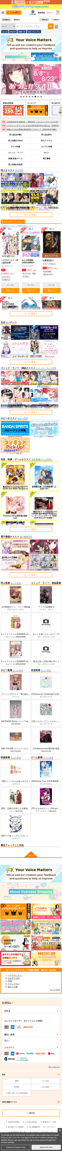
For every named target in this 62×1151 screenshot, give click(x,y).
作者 (33, 273)
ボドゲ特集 (15, 146)
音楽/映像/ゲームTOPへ (42, 459)
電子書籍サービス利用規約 (16, 1127)
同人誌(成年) (46, 134)
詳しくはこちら (54, 1067)
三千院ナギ (6, 280)
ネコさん (26, 276)
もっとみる (55, 989)
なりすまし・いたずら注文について (42, 1132)
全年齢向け (6, 19)
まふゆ (4, 31)
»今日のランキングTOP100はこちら (17, 225)
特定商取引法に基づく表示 (18, 1132)
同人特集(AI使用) (15, 164)
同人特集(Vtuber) (15, 140)
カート (12, 290)
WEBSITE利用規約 (13, 1122)
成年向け (17, 19)
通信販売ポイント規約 (49, 1122)
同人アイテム (46, 140)
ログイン (50, 12)
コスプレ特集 (46, 146)
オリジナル (6, 277)
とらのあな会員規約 (31, 1122)
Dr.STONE (47, 271)
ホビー (46, 152)
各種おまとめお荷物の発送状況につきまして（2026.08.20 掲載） (31, 129)
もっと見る (16, 582)
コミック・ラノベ (15, 152)
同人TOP (19, 170)
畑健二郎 (21, 31)
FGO (10, 980)
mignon (13, 31)
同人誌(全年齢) (15, 134)
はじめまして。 (7, 265)
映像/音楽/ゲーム (15, 158)
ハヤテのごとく (15, 975)
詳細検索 (56, 26)
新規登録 (41, 12)
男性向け (45, 19)
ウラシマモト (14, 983)
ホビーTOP (23, 418)
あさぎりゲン (48, 274)
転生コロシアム (34, 31)
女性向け (56, 19)
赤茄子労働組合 (49, 263)
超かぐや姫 (13, 986)
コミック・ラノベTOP (46, 367)
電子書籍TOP (26, 536)
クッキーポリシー (51, 1127)
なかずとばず (27, 265)
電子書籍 (46, 158)
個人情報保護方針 (34, 1127)
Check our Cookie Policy (16, 1147)
